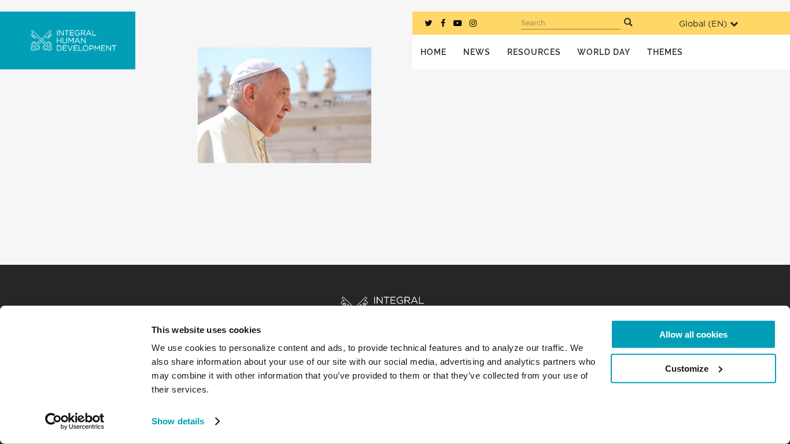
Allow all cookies (693, 334)
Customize (686, 368)
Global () (703, 24)
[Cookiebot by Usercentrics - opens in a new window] (74, 421)
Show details (178, 421)
